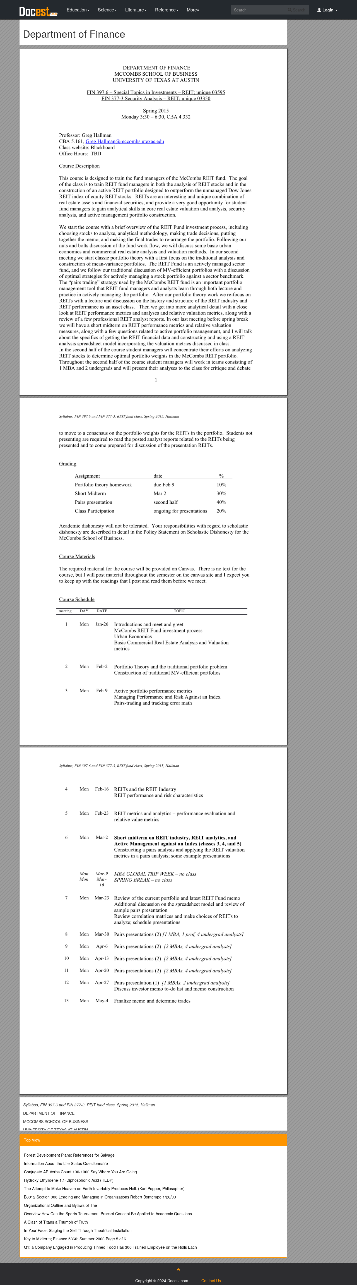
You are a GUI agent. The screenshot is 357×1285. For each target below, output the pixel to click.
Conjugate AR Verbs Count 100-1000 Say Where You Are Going (80, 1171)
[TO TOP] (178, 1269)
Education (77, 9)
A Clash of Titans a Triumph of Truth (56, 1222)
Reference (165, 9)
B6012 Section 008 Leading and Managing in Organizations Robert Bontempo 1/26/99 (100, 1197)
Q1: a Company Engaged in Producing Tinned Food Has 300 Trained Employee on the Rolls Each (110, 1247)
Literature (134, 9)
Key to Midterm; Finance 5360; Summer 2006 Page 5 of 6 (75, 1238)
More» (193, 9)
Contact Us (211, 1280)
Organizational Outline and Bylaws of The (60, 1205)
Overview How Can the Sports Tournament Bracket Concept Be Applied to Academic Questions (108, 1213)
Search (298, 10)
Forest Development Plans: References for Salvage (69, 1155)
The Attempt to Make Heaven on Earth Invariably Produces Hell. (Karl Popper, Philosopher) (104, 1188)
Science (106, 9)
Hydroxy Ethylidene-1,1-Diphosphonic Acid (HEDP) (69, 1180)
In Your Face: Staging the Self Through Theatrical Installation (78, 1230)
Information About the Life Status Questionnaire (66, 1163)
